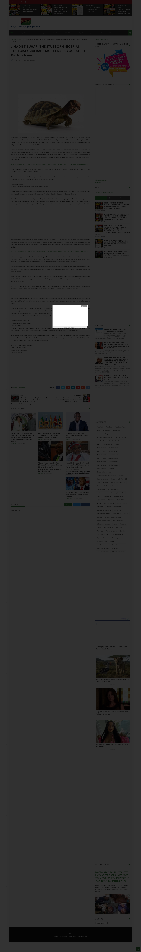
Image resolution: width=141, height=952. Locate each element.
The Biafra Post (72, 327)
